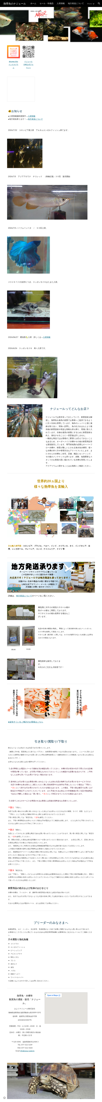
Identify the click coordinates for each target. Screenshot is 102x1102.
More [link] (89, 3)
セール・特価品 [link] (46, 3)
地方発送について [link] (76, 3)
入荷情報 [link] (61, 3)
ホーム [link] (33, 3)
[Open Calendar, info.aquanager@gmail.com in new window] (30, 80)
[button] (99, 3)
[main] (13, 64)
